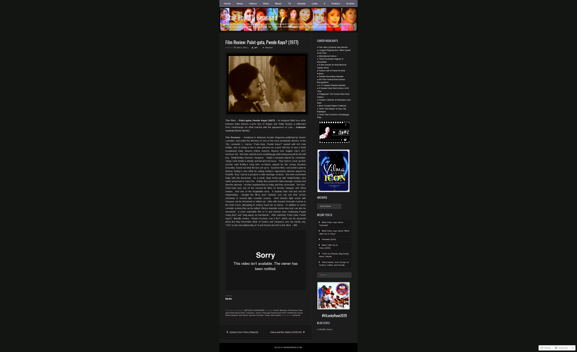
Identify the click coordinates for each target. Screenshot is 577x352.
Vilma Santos (275, 315)
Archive (350, 3)
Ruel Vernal (243, 315)
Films (266, 3)
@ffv (256, 47)
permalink (296, 315)
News (240, 3)
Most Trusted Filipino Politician (332, 106)
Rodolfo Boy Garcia (295, 313)
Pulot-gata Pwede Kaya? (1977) (274, 313)
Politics (335, 3)
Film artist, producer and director (333, 47)
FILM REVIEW (258, 310)
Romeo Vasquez (231, 315)
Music (278, 3)
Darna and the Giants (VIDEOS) (286, 332)
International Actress (328, 56)
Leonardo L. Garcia (253, 313)
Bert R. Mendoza (280, 310)
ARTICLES (249, 310)
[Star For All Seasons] (288, 31)
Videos (253, 3)
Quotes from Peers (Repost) (243, 332)
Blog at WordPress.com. (288, 347)
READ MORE (242, 130)
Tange (267, 315)
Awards (301, 3)
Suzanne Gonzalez (256, 315)
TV (289, 3)
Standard (269, 47)
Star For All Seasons (251, 17)
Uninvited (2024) (329, 239)
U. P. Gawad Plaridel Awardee (332, 85)
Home (227, 3)
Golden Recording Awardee (331, 76)
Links (315, 3)
